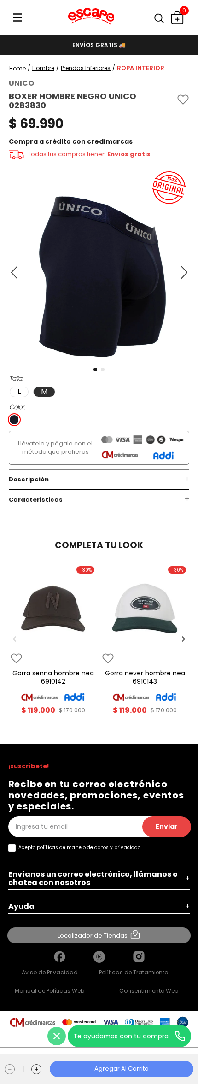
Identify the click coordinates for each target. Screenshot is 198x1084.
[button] (163, 18)
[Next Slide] (183, 639)
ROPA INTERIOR (140, 68)
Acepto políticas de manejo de (79, 847)
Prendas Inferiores (86, 68)
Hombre (43, 68)
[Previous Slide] (14, 639)
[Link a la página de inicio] (17, 68)
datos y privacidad (117, 847)
